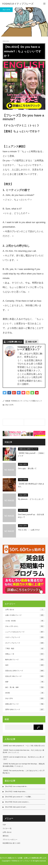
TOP (4, 825)
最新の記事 (32, 342)
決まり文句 (6, 9)
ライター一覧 (7, 828)
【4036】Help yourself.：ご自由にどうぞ (31, 454)
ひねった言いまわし (24, 626)
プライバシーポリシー (10, 839)
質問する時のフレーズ (24, 709)
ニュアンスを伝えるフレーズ (24, 632)
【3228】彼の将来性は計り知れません (31, 485)
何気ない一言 (24, 654)
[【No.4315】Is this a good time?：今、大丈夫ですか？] (34, 422)
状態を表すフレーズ (24, 704)
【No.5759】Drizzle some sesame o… (17, 802)
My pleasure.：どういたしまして (31, 499)
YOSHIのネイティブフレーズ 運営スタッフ (26, 401)
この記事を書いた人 (14, 342)
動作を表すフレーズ (24, 659)
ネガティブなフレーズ (24, 637)
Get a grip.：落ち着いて (27, 468)
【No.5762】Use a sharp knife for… (16, 786)
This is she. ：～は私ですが (29, 530)
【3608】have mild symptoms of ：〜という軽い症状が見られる (24, 745)
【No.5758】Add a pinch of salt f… (16, 807)
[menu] (44, 3)
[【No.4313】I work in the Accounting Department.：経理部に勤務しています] (13, 422)
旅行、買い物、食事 (24, 687)
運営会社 (6, 836)
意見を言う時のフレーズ (24, 676)
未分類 (24, 693)
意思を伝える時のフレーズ (28, 449)
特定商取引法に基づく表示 (11, 843)
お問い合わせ (24, 609)
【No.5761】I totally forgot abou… (16, 791)
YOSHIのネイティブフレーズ (17, 4)
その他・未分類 (24, 621)
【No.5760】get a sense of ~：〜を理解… (18, 796)
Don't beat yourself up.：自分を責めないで (31, 515)
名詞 (24, 665)
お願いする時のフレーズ (24, 615)
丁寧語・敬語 (24, 648)
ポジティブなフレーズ (24, 643)
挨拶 (24, 682)
